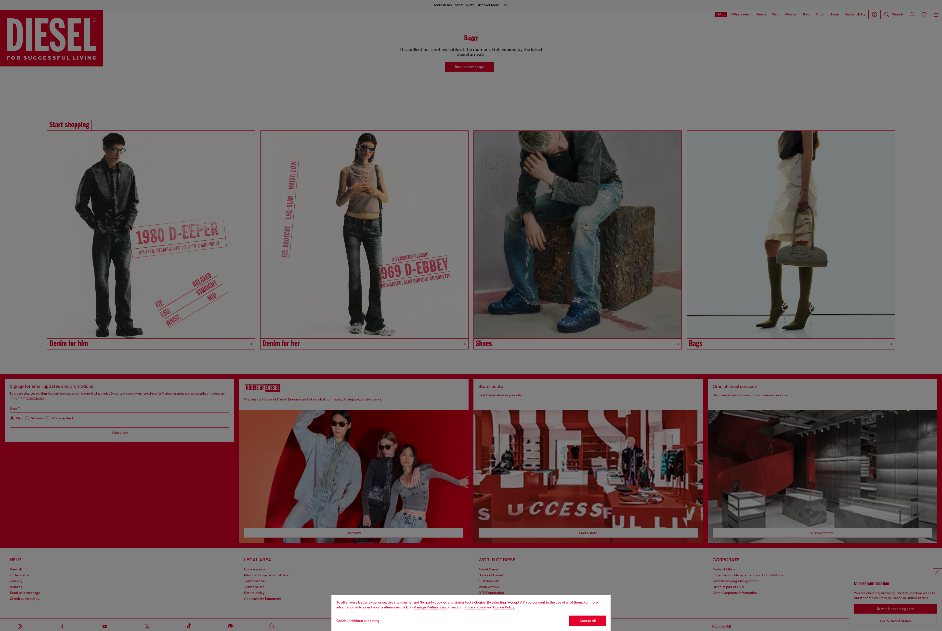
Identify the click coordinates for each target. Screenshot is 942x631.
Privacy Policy (475, 607)
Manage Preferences (429, 607)
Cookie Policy (503, 607)
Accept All (587, 621)
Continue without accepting (357, 621)
